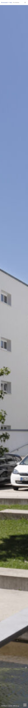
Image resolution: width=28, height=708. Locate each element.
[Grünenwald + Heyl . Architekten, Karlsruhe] (10, 2)
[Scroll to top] (25, 704)
